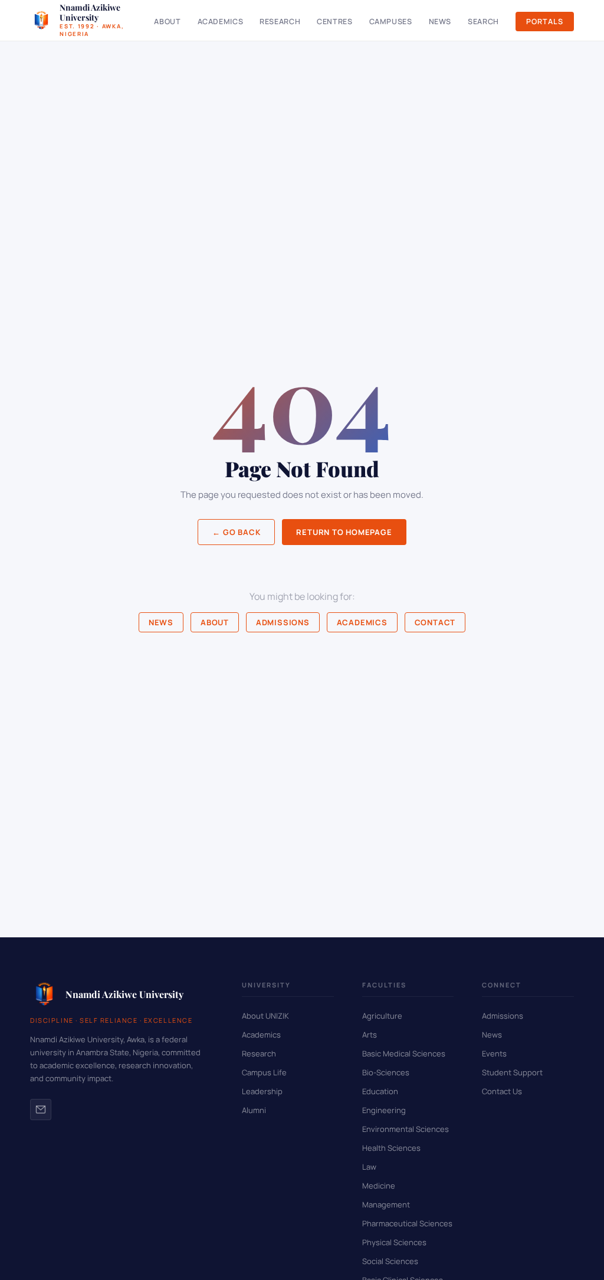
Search (483, 22)
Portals (544, 22)
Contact (435, 622)
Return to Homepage (344, 532)
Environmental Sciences (405, 1129)
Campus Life (264, 1072)
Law (369, 1166)
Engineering (384, 1110)
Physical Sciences (394, 1242)
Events (494, 1053)
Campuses (390, 22)
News (440, 22)
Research (280, 22)
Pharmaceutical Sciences (407, 1223)
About (167, 22)
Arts (369, 1034)
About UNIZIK (265, 1015)
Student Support (512, 1072)
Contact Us (502, 1091)
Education (380, 1091)
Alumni (254, 1110)
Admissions (283, 622)
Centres (334, 22)
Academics (221, 22)
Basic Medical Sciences (403, 1053)
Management (386, 1204)
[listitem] (40, 1109)
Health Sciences (391, 1148)
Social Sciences (390, 1261)
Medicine (378, 1185)
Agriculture (382, 1015)
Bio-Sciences (385, 1072)
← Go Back (236, 532)
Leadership (262, 1091)
